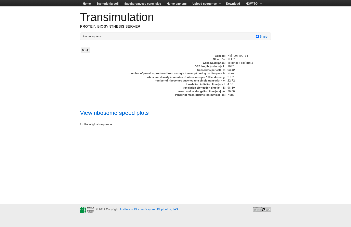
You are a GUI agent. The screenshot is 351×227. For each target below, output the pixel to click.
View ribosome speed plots (114, 113)
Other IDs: (219, 59)
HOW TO (250, 3)
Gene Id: (220, 56)
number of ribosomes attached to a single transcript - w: (190, 80)
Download (233, 3)
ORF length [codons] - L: (210, 66)
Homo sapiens (177, 3)
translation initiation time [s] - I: (205, 84)
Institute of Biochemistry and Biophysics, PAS (148, 209)
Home (87, 3)
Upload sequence (203, 3)
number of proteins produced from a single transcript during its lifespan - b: (177, 73)
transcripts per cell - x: (211, 70)
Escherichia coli (107, 3)
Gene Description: (214, 63)
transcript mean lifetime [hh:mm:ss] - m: (200, 95)
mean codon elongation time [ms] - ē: (201, 91)
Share (264, 36)
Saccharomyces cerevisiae (142, 3)
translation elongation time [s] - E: (204, 87)
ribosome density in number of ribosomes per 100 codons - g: (186, 77)
